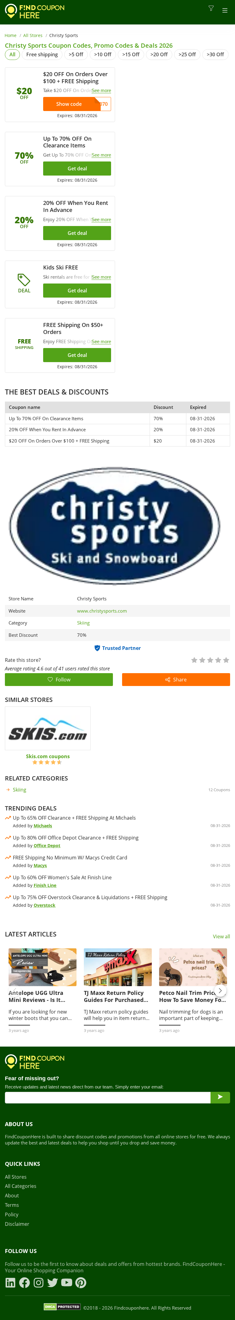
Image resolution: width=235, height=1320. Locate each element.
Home (11, 35)
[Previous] (15, 990)
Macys (40, 865)
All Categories (20, 1186)
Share (180, 679)
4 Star (218, 660)
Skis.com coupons (48, 756)
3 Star (210, 660)
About (12, 1195)
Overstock (44, 905)
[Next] (220, 990)
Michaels (43, 826)
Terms (12, 1205)
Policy (11, 1214)
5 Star (225, 660)
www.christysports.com (102, 611)
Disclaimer (17, 1224)
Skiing (83, 623)
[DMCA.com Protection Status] (62, 1307)
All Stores (33, 35)
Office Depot (47, 845)
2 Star (202, 660)
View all (221, 936)
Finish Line (45, 885)
